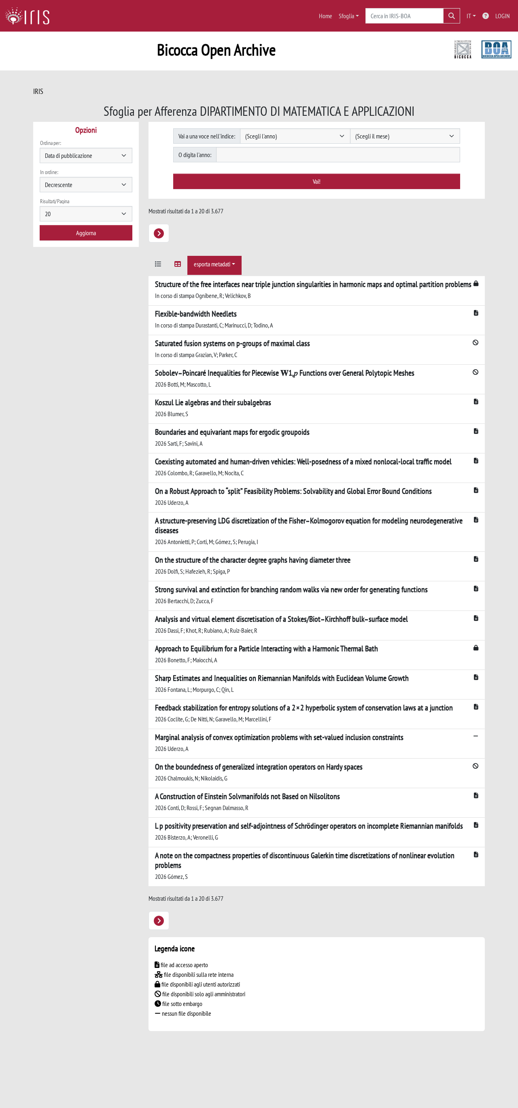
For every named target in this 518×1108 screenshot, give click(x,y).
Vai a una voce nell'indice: (206, 136)
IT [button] (469, 16)
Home (325, 16)
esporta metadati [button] (212, 264)
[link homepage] (30, 16)
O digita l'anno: (194, 155)
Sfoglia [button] (346, 16)
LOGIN (502, 16)
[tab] (158, 265)
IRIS (38, 91)
